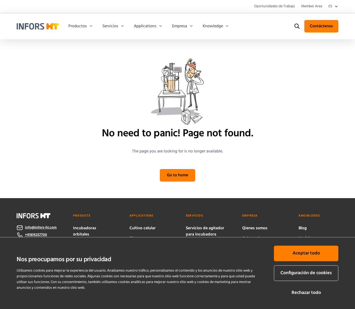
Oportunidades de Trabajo (274, 6)
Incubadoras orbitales (84, 231)
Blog (303, 228)
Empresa (179, 26)
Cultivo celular (142, 228)
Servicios (110, 26)
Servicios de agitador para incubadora (205, 231)
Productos (77, 26)
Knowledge (213, 26)
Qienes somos (254, 228)
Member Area (311, 6)
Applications (145, 26)
